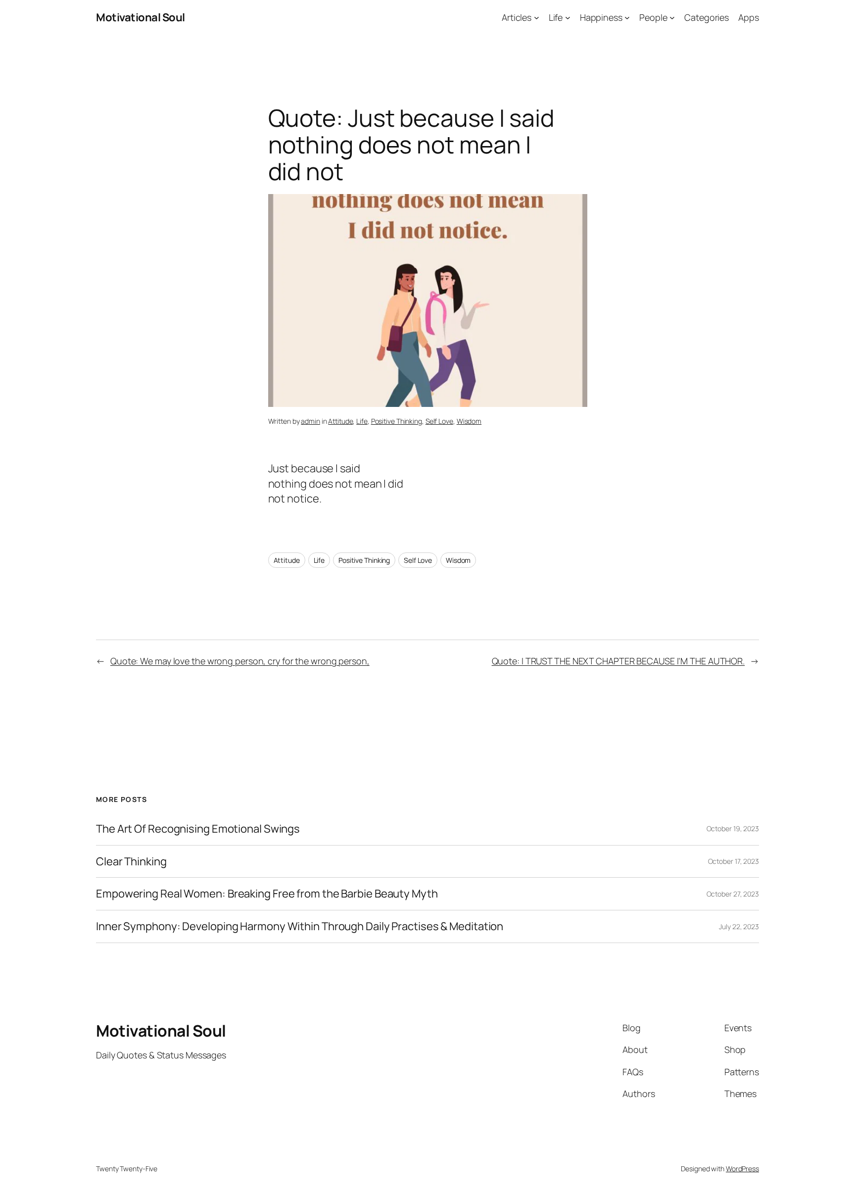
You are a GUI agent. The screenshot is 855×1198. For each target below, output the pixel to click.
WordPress (742, 1168)
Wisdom (469, 421)
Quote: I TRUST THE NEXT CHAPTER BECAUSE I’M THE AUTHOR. (618, 661)
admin (310, 421)
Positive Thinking (396, 421)
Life (362, 421)
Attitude (340, 421)
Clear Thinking (131, 861)
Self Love (439, 421)
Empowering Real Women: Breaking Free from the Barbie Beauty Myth (267, 894)
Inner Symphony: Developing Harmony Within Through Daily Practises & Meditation (299, 926)
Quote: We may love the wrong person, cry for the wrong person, (240, 661)
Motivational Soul (140, 17)
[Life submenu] (567, 17)
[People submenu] (672, 17)
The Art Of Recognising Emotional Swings (199, 829)
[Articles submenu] (536, 17)
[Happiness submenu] (627, 17)
